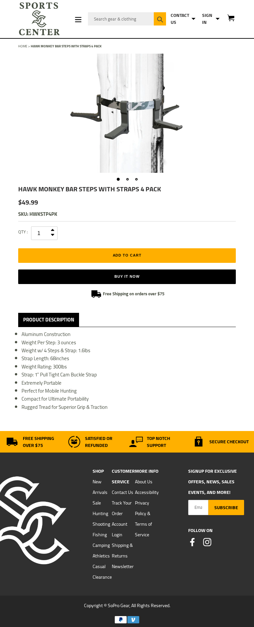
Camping (101, 545)
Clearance (102, 577)
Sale (97, 503)
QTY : (23, 232)
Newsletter (123, 566)
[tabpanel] (127, 113)
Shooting (101, 524)
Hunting (100, 513)
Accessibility (147, 492)
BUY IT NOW (126, 276)
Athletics (101, 556)
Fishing (100, 534)
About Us (143, 481)
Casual (99, 566)
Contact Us (122, 492)
